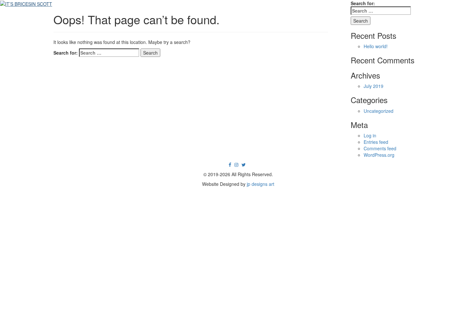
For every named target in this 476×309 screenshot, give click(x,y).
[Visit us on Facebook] (230, 164)
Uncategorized (378, 111)
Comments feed (380, 148)
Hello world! (376, 46)
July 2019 (373, 86)
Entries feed (376, 142)
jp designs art (260, 184)
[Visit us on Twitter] (244, 164)
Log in (370, 135)
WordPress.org (379, 155)
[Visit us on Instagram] (236, 164)
